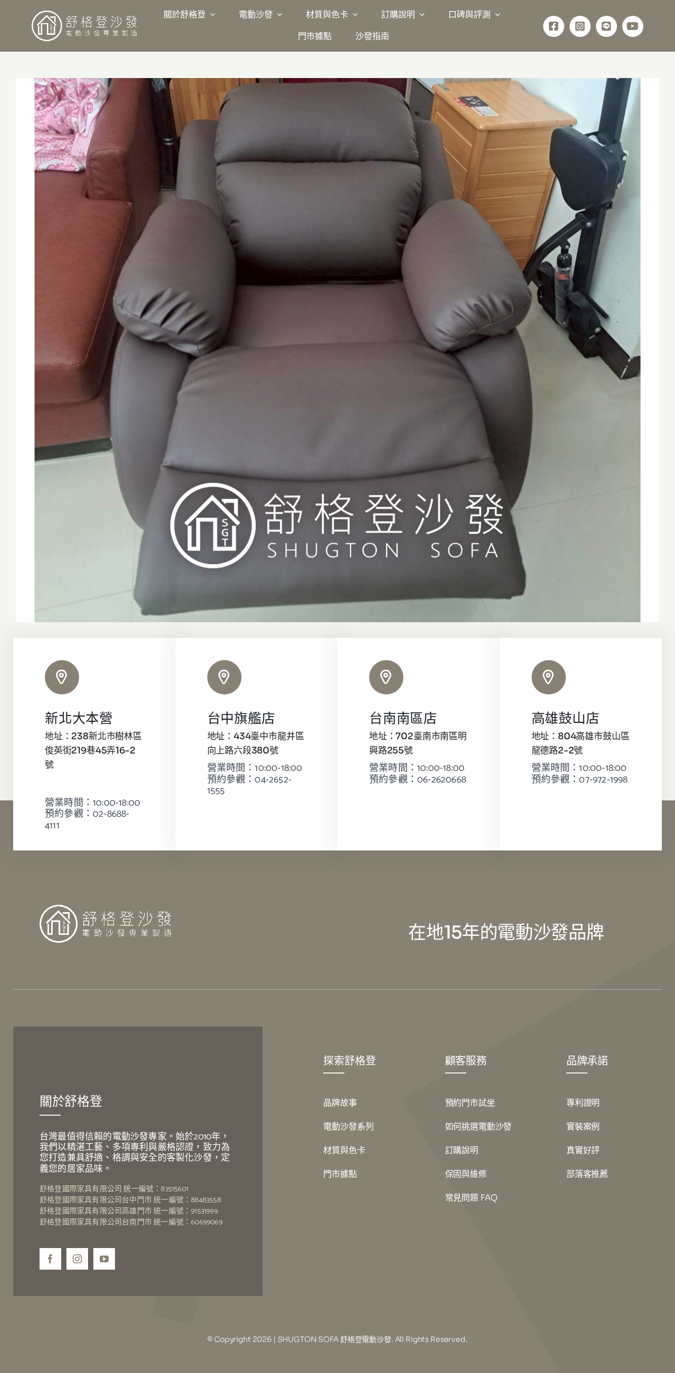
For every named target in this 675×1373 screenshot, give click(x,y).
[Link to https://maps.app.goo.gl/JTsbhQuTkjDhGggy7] (224, 677)
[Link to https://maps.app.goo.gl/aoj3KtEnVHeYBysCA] (549, 677)
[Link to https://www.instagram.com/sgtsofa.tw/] (580, 26)
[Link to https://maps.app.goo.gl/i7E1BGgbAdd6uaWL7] (386, 677)
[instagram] (77, 1259)
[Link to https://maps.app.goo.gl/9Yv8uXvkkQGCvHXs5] (62, 677)
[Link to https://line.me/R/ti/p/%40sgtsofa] (606, 26)
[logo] (84, 14)
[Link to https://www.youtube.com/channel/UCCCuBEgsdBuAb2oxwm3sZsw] (632, 26)
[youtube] (104, 1259)
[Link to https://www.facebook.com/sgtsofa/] (553, 26)
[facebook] (50, 1259)
